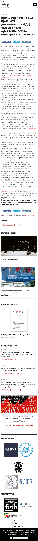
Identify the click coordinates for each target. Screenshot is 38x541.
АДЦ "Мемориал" (8, 225)
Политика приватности (21, 538)
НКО (18, 225)
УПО (22, 390)
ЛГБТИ (3, 390)
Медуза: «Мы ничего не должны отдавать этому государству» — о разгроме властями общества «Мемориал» (18, 354)
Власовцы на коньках (9, 259)
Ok (11, 538)
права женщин (15, 390)
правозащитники (17, 373)
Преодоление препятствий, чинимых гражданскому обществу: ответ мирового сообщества (17, 293)
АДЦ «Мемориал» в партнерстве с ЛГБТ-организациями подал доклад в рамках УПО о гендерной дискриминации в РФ (18, 384)
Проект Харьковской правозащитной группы (19, 425)
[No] (36, 535)
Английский (29, 215)
